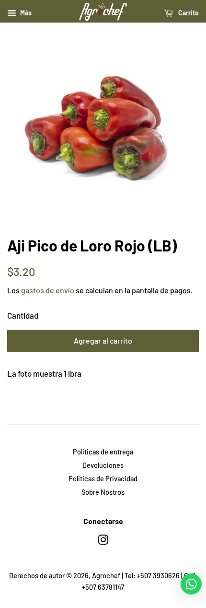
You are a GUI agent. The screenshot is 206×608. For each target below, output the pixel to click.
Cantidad (22, 315)
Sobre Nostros (103, 492)
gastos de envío (47, 290)
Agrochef (106, 576)
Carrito (188, 13)
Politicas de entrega (103, 452)
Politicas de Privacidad (103, 479)
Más (25, 13)
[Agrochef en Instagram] (103, 541)
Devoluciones (103, 465)
